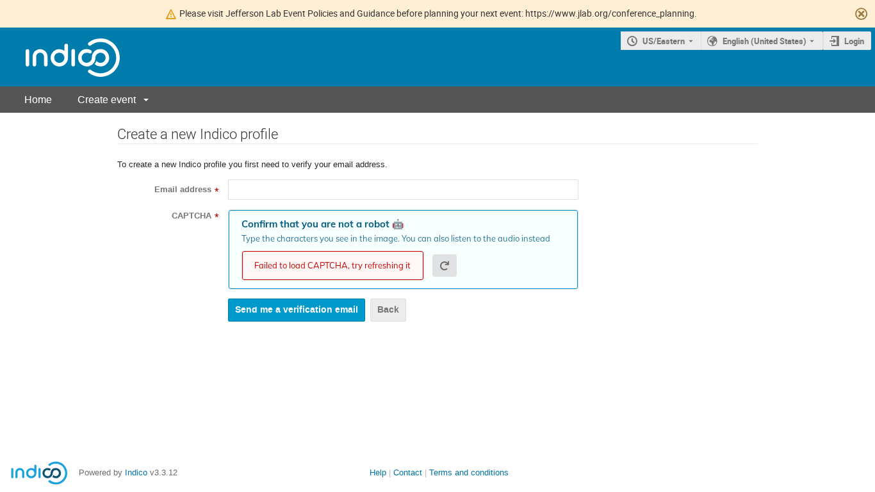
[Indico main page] (60, 57)
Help (378, 472)
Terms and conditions (469, 472)
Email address (182, 189)
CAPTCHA (191, 216)
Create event (107, 99)
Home (38, 99)
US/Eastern (663, 41)
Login (854, 41)
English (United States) (764, 41)
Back (388, 309)
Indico (136, 472)
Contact (407, 472)
